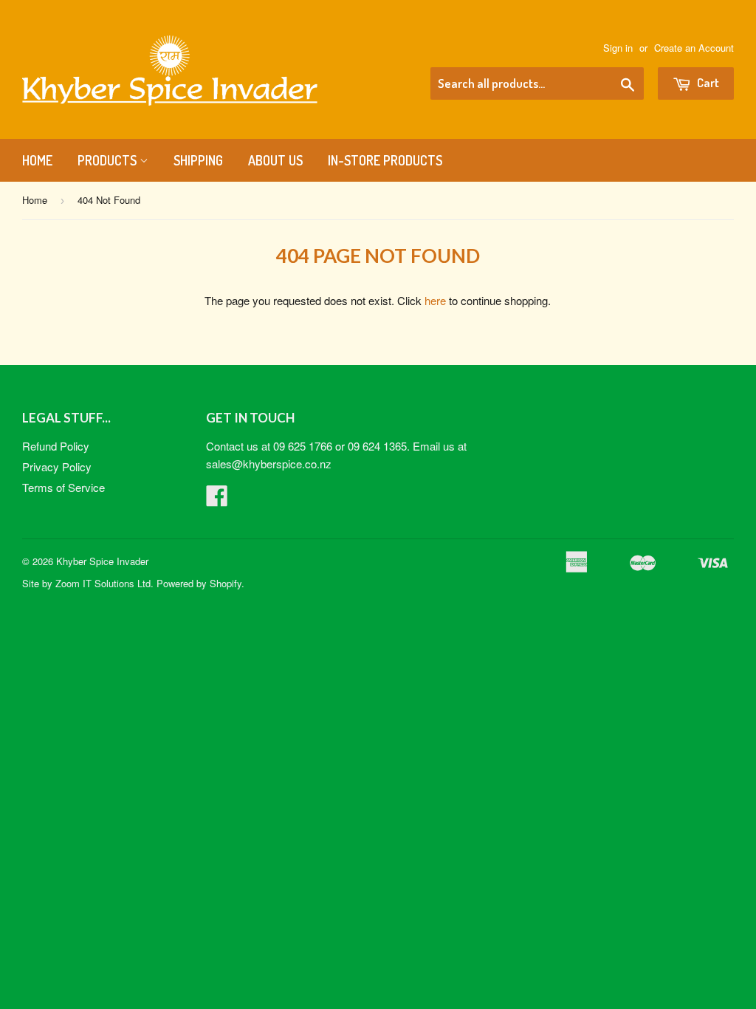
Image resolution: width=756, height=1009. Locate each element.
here (435, 300)
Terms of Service (63, 487)
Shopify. (227, 583)
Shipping (198, 160)
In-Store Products (385, 160)
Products (109, 160)
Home (37, 160)
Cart (707, 82)
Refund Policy (55, 446)
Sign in (618, 48)
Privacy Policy (57, 466)
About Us (275, 160)
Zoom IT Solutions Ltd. (104, 583)
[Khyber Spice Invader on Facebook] (217, 499)
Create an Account (694, 48)
